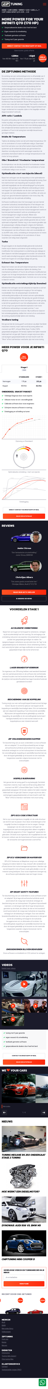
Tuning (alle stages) (9, 1356)
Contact (5, 1366)
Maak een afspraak (24, 516)
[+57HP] (13, 1311)
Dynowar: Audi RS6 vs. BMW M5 (21, 1225)
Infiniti (21, 10)
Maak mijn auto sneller (24, 592)
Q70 (27, 10)
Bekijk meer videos (8, 968)
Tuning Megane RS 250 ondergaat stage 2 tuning (23, 1156)
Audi (3, 1322)
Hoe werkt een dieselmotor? (20, 1192)
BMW (4, 1325)
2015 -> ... (34, 10)
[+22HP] (35, 1311)
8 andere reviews (24, 598)
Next (43, 1112)
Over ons (5, 1339)
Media (4, 1342)
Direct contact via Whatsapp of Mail (24, 46)
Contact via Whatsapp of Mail (24, 1056)
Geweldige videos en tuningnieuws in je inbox (24, 1271)
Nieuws (4, 1345)
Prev (4, 1112)
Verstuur (24, 1284)
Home (4, 10)
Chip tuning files (7, 1359)
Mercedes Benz (7, 1328)
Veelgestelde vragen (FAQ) (11, 1370)
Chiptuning (12, 10)
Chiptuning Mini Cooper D (18, 1259)
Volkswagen (6, 1332)
